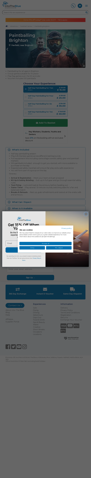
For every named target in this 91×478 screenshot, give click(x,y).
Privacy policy (66, 228)
